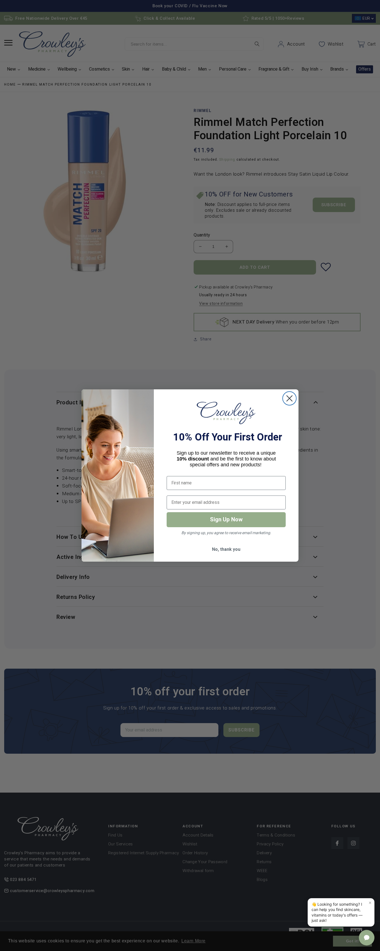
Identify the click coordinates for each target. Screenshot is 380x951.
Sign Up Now (226, 520)
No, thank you (226, 549)
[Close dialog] (289, 398)
